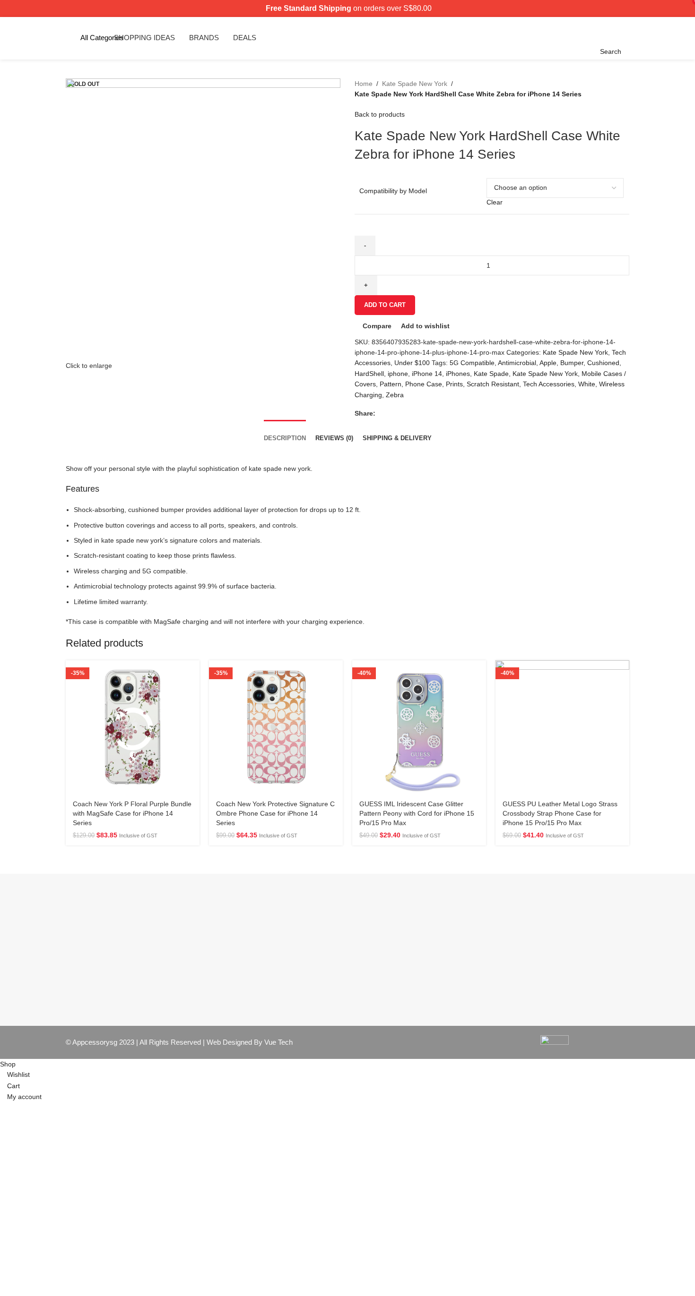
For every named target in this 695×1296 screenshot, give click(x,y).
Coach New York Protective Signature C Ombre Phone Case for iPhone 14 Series (275, 813)
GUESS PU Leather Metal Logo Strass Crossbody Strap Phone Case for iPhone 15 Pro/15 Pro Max (560, 813)
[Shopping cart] (623, 38)
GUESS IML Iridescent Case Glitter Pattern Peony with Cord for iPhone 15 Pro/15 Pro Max (416, 813)
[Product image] (276, 727)
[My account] (631, 38)
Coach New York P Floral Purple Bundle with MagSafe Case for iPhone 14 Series (132, 813)
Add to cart (385, 304)
